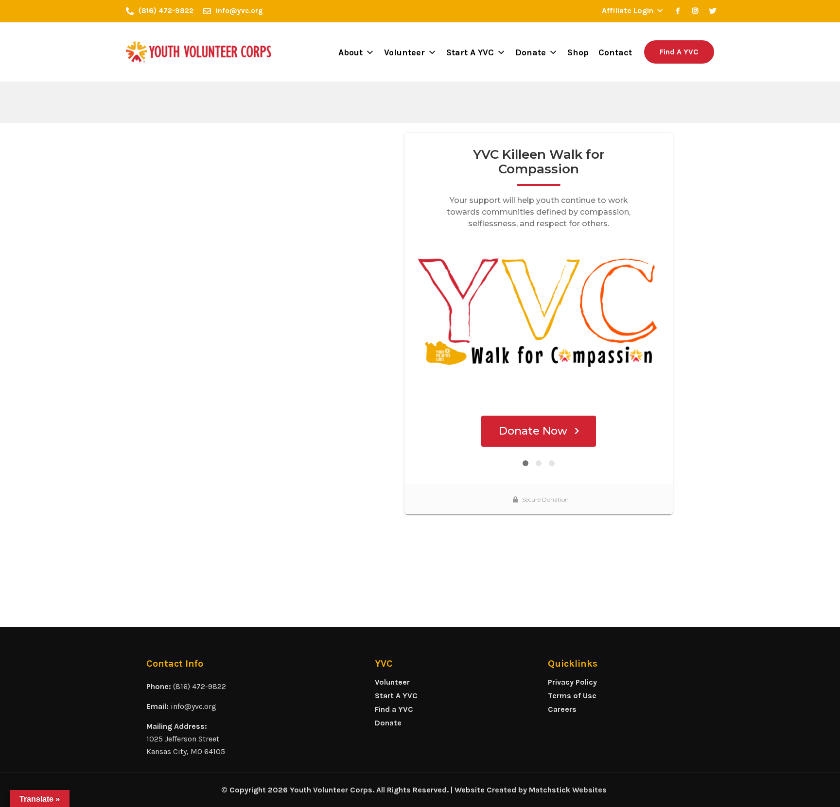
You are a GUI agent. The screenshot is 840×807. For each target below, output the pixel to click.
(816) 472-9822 (199, 686)
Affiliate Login (627, 10)
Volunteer (404, 52)
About (350, 52)
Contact (615, 52)
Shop (578, 52)
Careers (562, 709)
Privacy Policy (572, 682)
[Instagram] (695, 10)
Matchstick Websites (568, 789)
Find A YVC (679, 51)
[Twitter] (712, 10)
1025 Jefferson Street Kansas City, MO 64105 (185, 745)
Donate (530, 52)
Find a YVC (394, 709)
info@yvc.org (193, 706)
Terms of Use (572, 695)
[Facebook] (677, 10)
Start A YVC (470, 52)
